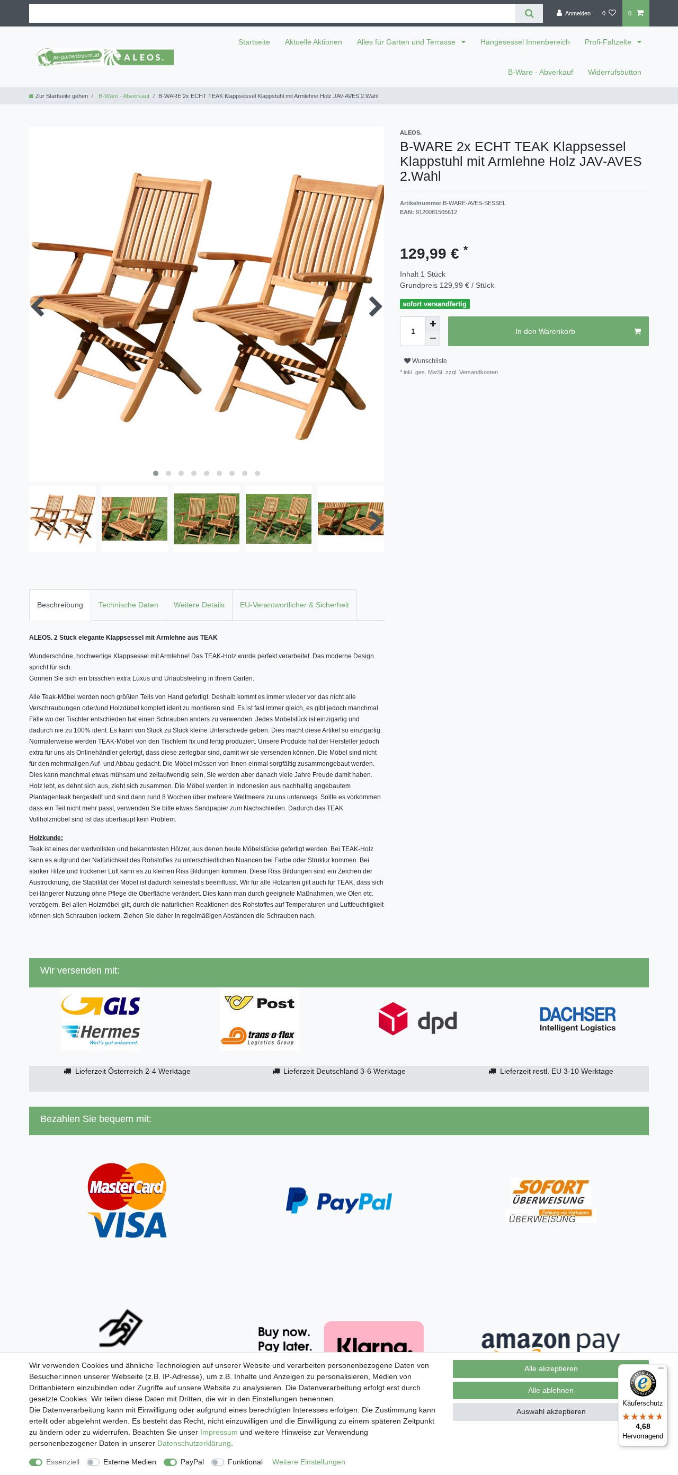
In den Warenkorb (545, 331)
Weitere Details (199, 604)
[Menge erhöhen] (432, 323)
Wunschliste (429, 361)
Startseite (254, 42)
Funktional (245, 1462)
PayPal (192, 1462)
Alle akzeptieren (551, 1368)
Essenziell (62, 1462)
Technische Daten (128, 604)
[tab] (60, 605)
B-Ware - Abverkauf (540, 72)
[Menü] (661, 1370)
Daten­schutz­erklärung (194, 1443)
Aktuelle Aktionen (313, 42)
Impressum (219, 1432)
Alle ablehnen (551, 1390)
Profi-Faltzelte (609, 42)
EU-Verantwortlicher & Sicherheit (294, 604)
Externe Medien (129, 1462)
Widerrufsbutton (614, 72)
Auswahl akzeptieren (551, 1411)
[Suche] (528, 13)
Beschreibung (60, 604)
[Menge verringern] (432, 338)
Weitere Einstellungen (308, 1462)
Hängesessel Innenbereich (525, 42)
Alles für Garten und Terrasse (407, 42)
